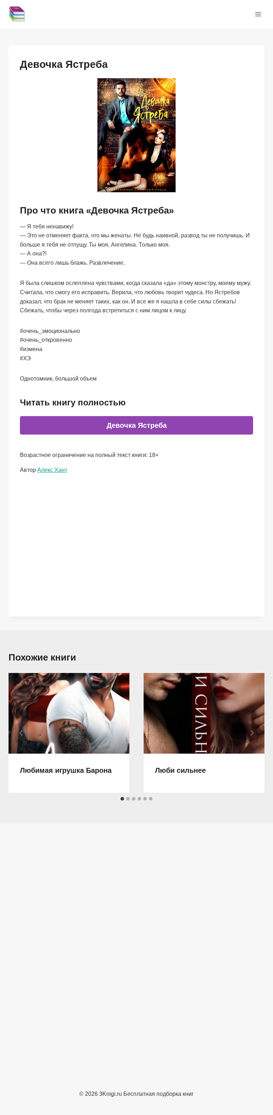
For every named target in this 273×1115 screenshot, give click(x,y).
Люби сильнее (180, 770)
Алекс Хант (52, 470)
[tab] (122, 799)
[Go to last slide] (21, 733)
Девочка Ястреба (137, 425)
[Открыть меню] (257, 14)
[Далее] (251, 733)
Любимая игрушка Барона (66, 770)
